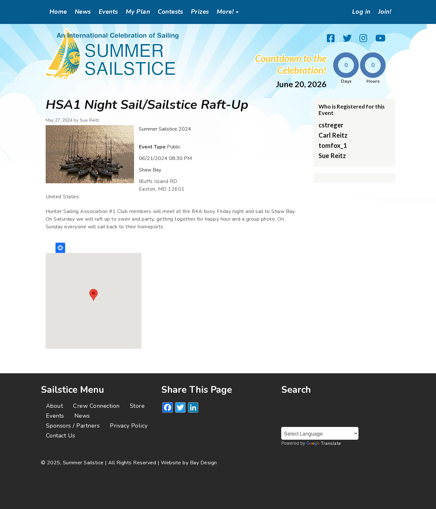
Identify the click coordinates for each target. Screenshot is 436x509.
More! (225, 12)
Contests (170, 12)
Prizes (200, 12)
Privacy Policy (129, 425)
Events (108, 12)
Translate (331, 443)
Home (58, 12)
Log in (361, 12)
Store (137, 406)
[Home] (112, 54)
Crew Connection (96, 406)
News (83, 12)
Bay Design (203, 462)
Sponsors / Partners (73, 425)
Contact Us (60, 435)
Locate (60, 248)
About (54, 406)
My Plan (138, 12)
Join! (384, 12)
